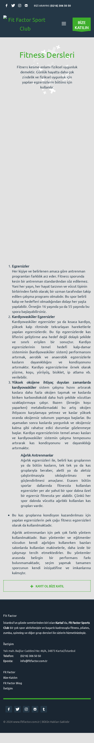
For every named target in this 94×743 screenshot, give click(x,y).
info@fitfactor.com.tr (33, 661)
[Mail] (26, 5)
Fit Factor (9, 672)
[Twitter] (13, 5)
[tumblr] (43, 709)
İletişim (8, 688)
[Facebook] (6, 5)
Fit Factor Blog (12, 683)
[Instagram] (19, 5)
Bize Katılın (10, 677)
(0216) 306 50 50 (60, 5)
